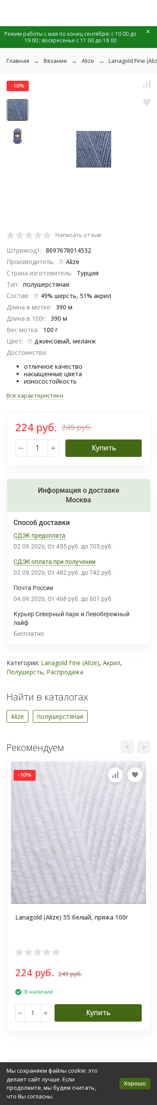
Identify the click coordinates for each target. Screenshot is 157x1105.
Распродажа (65, 672)
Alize (88, 61)
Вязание (55, 61)
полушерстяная (60, 716)
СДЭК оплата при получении (55, 561)
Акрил (111, 663)
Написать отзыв (78, 235)
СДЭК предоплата (39, 535)
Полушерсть (25, 672)
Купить (104, 448)
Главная (18, 61)
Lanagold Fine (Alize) (70, 663)
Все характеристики (35, 395)
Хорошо (135, 1083)
